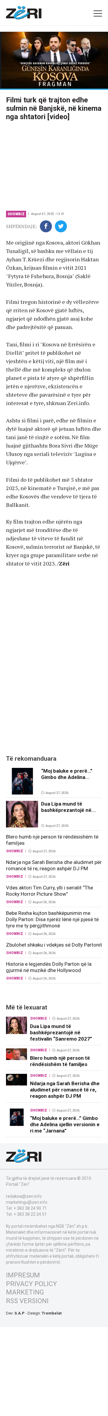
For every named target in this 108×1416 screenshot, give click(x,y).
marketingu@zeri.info (26, 1202)
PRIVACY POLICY (31, 1284)
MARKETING (25, 1292)
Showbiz (16, 214)
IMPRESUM (23, 1275)
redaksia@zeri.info (24, 1196)
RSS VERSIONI (27, 1301)
